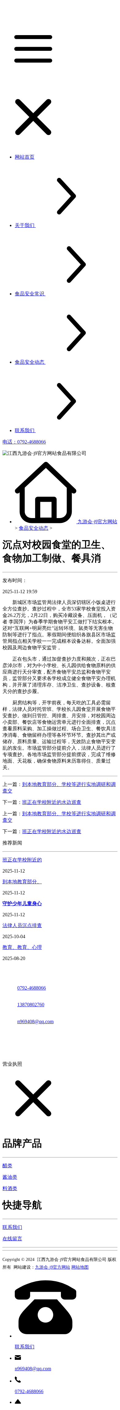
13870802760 (30, 1004)
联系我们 (12, 1227)
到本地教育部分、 (22, 881)
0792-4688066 (31, 988)
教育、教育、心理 (22, 947)
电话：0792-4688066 (24, 441)
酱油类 (9, 1177)
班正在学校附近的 (22, 859)
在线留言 (12, 1238)
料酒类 (9, 1188)
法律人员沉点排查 (22, 925)
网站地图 (80, 1267)
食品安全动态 (33, 528)
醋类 (7, 1165)
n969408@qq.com (35, 1021)
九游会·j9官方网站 (97, 521)
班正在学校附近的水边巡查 (51, 802)
